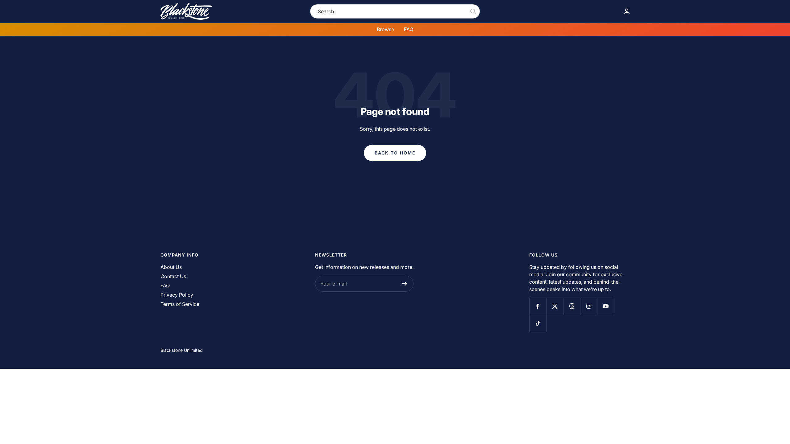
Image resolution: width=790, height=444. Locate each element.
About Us (171, 267)
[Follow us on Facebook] (537, 306)
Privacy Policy (176, 295)
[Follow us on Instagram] (588, 306)
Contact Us (173, 276)
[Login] (627, 11)
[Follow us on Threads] (571, 306)
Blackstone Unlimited (181, 350)
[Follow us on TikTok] (537, 323)
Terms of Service (179, 304)
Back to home (395, 152)
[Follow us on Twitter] (554, 306)
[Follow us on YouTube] (605, 306)
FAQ (408, 29)
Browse (385, 29)
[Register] (404, 284)
